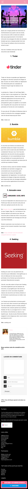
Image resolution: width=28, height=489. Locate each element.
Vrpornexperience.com (6, 459)
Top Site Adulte (4, 412)
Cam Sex (3, 446)
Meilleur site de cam (6, 454)
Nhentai (3, 474)
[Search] (25, 2)
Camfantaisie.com (5, 455)
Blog (8, 7)
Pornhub (3, 469)
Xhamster (3, 472)
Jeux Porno (3, 442)
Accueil (4, 7)
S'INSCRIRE (15, 485)
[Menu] (2, 2)
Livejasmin (3, 470)
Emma (11, 330)
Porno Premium (5, 436)
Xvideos (3, 473)
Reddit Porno (4, 458)
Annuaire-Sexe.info (8, 209)
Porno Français (4, 438)
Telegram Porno (5, 457)
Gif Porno (3, 445)
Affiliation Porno (5, 435)
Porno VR (3, 441)
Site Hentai (3, 439)
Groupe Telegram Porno (6, 443)
